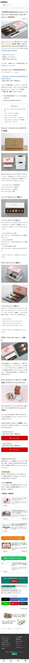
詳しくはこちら (14, 438)
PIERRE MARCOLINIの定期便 (9, 590)
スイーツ (19, 590)
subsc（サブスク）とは (5, 636)
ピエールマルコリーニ (14, 592)
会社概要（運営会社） (5, 642)
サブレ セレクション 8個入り (11, 115)
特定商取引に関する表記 (5, 644)
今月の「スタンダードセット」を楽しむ (13, 117)
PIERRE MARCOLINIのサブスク (9, 588)
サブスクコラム (19, 645)
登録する (14, 581)
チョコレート (5, 592)
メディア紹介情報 (4, 640)
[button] (23, 603)
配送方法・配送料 (19, 641)
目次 (12, 106)
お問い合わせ (18, 639)
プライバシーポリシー (5, 646)
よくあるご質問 (19, 637)
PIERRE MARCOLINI (22, 586)
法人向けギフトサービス (20, 647)
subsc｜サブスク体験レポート (9, 586)
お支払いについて (19, 643)
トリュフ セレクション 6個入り (11, 113)
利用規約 (3, 648)
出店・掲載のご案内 (5, 638)
